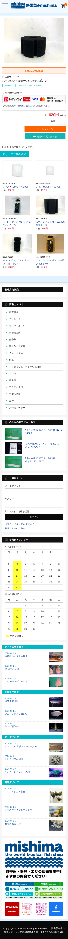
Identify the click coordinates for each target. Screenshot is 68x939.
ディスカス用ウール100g (16, 186)
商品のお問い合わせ (47, 136)
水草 (11, 360)
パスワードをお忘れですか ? (19, 524)
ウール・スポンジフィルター (29, 85)
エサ (11, 401)
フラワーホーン (17, 326)
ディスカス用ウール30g (48, 186)
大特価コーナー (17, 407)
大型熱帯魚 (15, 332)
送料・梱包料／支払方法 (23, 106)
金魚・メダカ (16, 353)
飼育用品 (8, 85)
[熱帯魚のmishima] (34, 6)
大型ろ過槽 (15, 394)
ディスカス (15, 319)
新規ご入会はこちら (15, 528)
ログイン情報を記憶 (18, 511)
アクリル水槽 (16, 387)
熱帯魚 (12, 339)
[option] (34, 40)
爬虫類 (12, 380)
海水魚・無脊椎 (17, 346)
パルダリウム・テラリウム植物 (25, 366)
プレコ (12, 373)
